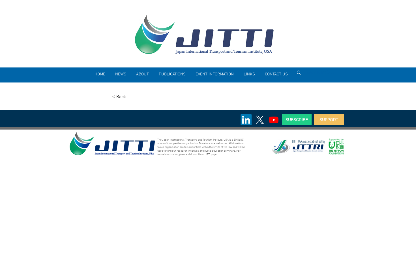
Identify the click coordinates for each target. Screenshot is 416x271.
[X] (259, 119)
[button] (142, 74)
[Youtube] (273, 119)
